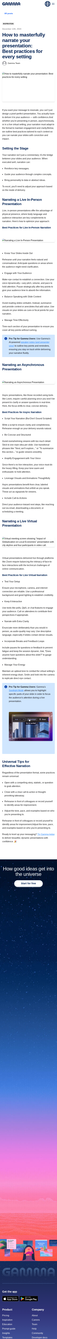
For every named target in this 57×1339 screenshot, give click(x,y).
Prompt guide (8, 1329)
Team (34, 1324)
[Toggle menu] (53, 4)
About (35, 1315)
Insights (6, 1333)
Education (7, 1324)
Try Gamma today (46, 834)
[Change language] (47, 4)
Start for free (28, 883)
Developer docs (39, 1337)
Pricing (5, 1315)
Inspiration (8, 24)
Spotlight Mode (16, 690)
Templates (7, 1337)
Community (37, 1333)
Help (34, 1329)
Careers (36, 1320)
